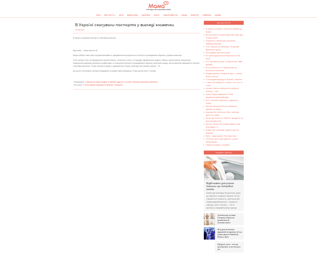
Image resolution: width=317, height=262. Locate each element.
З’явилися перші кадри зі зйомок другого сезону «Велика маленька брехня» (121, 82)
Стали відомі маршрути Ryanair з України (103, 85)
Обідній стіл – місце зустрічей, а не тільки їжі (228, 246)
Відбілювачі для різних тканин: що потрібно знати (220, 186)
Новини (79, 29)
